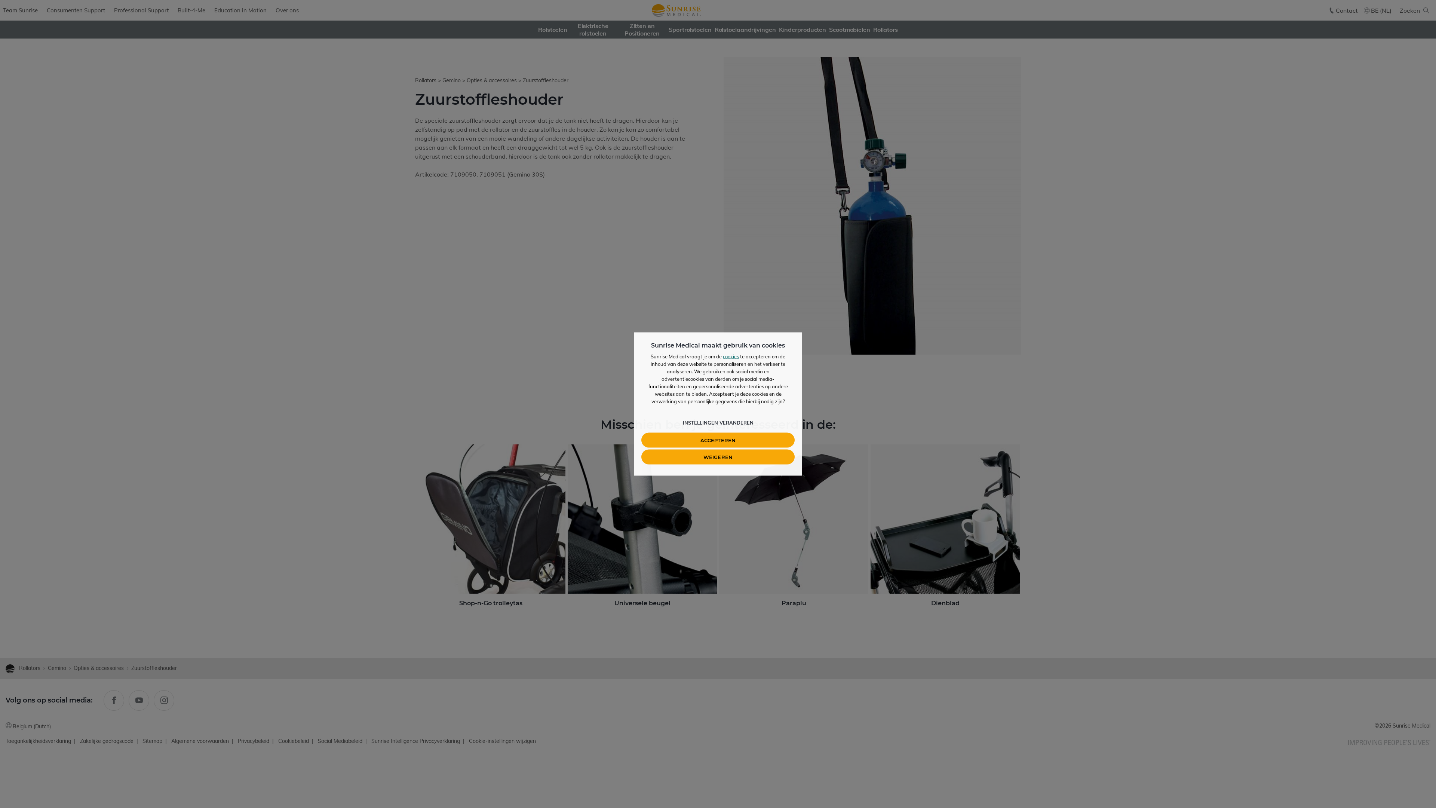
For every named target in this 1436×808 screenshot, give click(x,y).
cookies (731, 356)
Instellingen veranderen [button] (718, 423)
